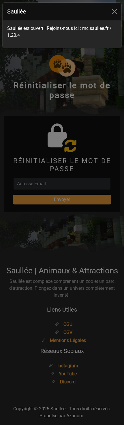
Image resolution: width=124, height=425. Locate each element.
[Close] (114, 11)
